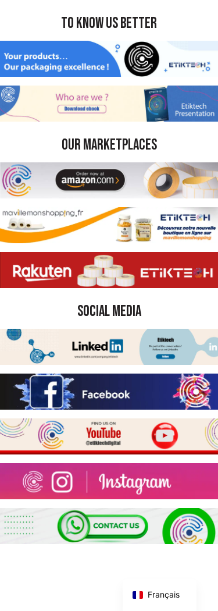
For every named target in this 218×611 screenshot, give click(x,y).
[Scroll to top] (199, 592)
